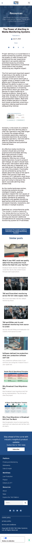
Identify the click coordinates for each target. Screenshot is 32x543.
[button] (29, 2)
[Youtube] (17, 510)
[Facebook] (21, 510)
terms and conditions (9, 524)
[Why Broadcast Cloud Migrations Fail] (16, 376)
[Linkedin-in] (13, 510)
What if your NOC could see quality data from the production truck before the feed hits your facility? (16, 263)
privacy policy (6, 521)
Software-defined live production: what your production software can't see (15, 355)
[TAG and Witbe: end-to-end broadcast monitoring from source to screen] (16, 312)
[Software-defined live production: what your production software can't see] (16, 343)
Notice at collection (8, 541)
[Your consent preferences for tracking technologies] (29, 540)
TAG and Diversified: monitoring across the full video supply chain (15, 295)
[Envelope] (10, 510)
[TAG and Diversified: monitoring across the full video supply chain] (16, 283)
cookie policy (6, 517)
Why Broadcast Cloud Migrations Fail (15, 387)
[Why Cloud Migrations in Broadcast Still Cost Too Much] (16, 407)
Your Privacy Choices (14, 538)
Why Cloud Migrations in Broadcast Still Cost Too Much (16, 418)
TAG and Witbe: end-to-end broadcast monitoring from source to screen (16, 324)
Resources (7, 487)
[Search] (25, 503)
